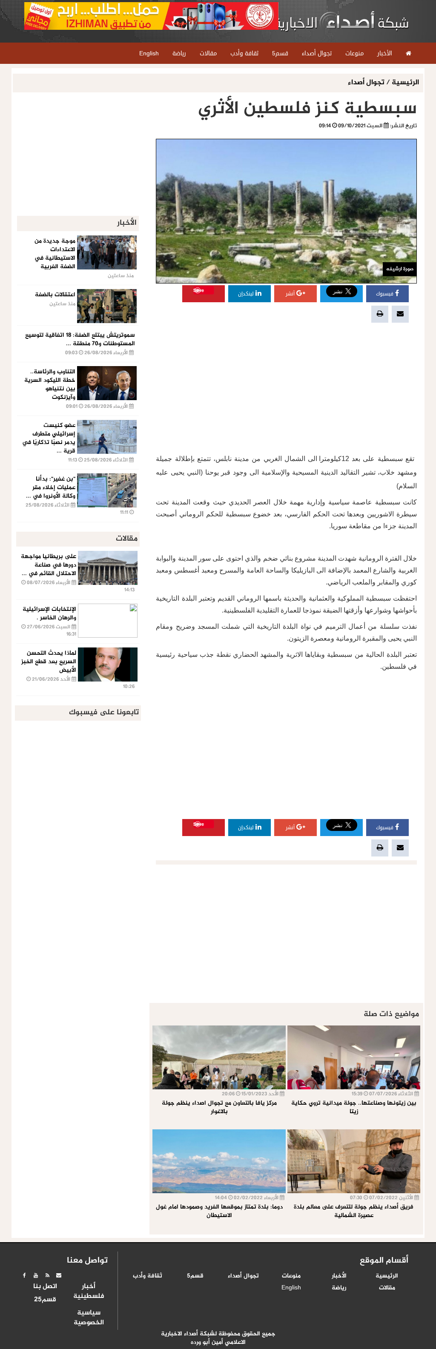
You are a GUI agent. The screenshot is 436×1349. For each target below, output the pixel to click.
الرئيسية (405, 83)
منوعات (291, 1276)
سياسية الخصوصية (89, 1318)
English (291, 1288)
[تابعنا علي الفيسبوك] (24, 1275)
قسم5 (195, 1276)
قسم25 (45, 1300)
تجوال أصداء (367, 83)
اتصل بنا (45, 1286)
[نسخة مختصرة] (47, 1275)
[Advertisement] (286, 388)
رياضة (339, 1288)
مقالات (387, 1288)
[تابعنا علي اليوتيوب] (36, 1275)
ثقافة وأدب (147, 1276)
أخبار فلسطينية (88, 1291)
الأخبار (339, 1276)
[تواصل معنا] (59, 1275)
